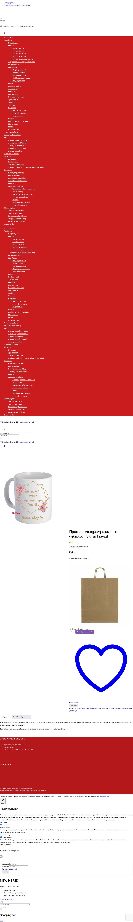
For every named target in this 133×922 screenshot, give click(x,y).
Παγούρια (12, 159)
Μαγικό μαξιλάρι (19, 72)
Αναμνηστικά (17, 116)
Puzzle (10, 127)
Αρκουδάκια (13, 100)
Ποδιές (11, 83)
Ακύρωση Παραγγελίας (17, 219)
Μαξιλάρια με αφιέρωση (21, 202)
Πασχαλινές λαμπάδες (17, 178)
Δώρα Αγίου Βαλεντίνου (17, 181)
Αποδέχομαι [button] (86, 796)
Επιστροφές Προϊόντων (17, 216)
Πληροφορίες (9, 208)
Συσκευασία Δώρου (81, 629)
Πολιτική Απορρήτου (16, 221)
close (1, 921)
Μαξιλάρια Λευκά (19, 70)
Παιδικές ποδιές (14, 86)
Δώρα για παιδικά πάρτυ (18, 140)
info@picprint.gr (10, 3)
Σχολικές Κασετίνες (16, 164)
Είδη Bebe (12, 108)
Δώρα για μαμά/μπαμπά (17, 148)
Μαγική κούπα (18, 48)
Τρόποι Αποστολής (16, 210)
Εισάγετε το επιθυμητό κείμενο (79, 558)
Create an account (6, 899)
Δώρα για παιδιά (15, 151)
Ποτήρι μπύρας (14, 64)
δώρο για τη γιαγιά (108, 708)
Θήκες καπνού (13, 129)
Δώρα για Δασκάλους (12, 135)
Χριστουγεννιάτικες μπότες (23, 194)
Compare (74, 705)
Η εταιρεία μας (10, 37)
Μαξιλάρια (12, 67)
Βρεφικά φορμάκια (19, 205)
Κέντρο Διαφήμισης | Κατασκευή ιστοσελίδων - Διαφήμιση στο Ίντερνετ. (23, 790)
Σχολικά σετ (13, 162)
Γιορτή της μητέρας (16, 173)
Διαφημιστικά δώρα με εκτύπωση (21, 62)
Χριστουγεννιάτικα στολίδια (23, 189)
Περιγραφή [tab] (6, 717)
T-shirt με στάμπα (11, 132)
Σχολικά (7, 156)
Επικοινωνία (9, 224)
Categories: (73, 708)
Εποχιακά (8, 170)
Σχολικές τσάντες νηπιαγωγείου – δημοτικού (26, 167)
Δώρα (6, 137)
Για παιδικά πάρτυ (11, 154)
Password (5, 866)
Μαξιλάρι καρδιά (19, 75)
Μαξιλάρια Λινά (18, 81)
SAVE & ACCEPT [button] (5, 845)
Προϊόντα (8, 40)
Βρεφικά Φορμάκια (19, 113)
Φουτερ (11, 118)
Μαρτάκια (12, 183)
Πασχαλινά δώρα (15, 175)
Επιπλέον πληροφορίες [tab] (21, 717)
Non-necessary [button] (5, 835)
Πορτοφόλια (13, 94)
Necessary (5, 825)
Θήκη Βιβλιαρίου (19, 110)
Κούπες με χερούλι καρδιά (22, 59)
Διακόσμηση (13, 89)
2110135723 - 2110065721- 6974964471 (18, 5)
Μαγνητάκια (13, 124)
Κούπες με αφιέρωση (20, 197)
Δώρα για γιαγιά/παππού (18, 143)
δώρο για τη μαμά (121, 708)
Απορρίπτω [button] (95, 796)
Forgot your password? (9, 869)
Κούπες (11, 45)
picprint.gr (15, 788)
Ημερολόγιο (13, 43)
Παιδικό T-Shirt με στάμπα (18, 121)
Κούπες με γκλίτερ (19, 56)
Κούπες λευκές (18, 51)
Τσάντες (11, 105)
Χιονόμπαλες (17, 192)
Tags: (100, 708)
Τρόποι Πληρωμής (15, 213)
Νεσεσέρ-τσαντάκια (16, 97)
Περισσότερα (104, 796)
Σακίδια (11, 102)
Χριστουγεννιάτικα (15, 186)
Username (5, 864)
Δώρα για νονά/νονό (16, 146)
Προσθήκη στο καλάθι (85, 632)
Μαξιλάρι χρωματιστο (21, 78)
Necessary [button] (3, 822)
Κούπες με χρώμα (19, 54)
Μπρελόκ (11, 91)
